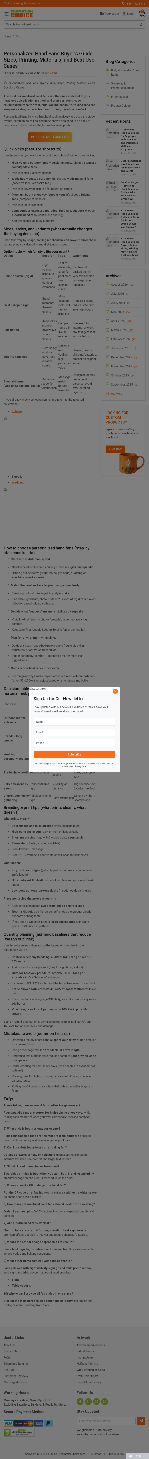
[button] (137, 1455)
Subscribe (74, 754)
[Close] (115, 691)
